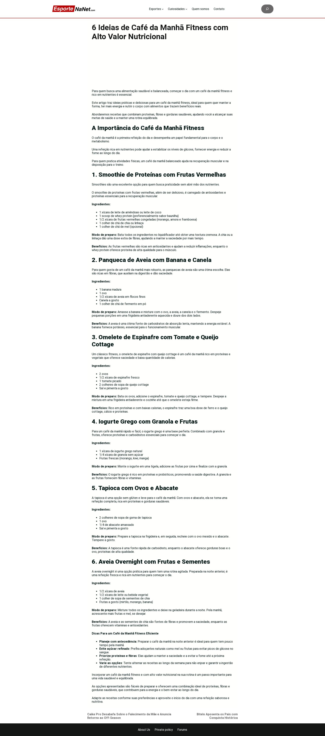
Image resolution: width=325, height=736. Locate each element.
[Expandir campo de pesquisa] (267, 9)
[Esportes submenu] (163, 9)
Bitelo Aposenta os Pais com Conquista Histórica (217, 716)
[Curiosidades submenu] (186, 9)
